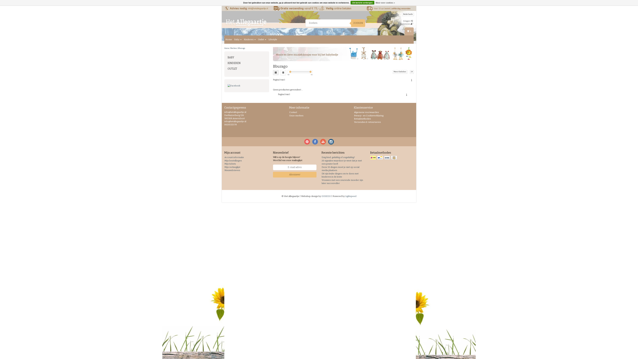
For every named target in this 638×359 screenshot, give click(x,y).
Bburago (241, 48)
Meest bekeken (400, 72)
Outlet (261, 39)
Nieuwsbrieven (232, 170)
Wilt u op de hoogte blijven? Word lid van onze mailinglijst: (288, 159)
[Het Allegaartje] (246, 22)
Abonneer (294, 174)
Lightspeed (350, 196)
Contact (293, 112)
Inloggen (407, 21)
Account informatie (234, 157)
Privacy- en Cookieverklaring (368, 115)
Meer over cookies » (385, 3)
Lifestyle (272, 39)
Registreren (405, 24)
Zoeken (358, 23)
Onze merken (296, 115)
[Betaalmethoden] (384, 158)
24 (412, 72)
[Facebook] (247, 86)
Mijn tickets (230, 164)
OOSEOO (326, 196)
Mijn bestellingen (233, 160)
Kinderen (249, 39)
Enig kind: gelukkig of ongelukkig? (338, 157)
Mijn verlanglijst (232, 167)
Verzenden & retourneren (367, 122)
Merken (233, 48)
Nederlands (408, 14)
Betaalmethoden (362, 119)
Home (228, 39)
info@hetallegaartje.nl (235, 121)
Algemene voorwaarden (366, 112)
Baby (237, 39)
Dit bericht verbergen (362, 3)
